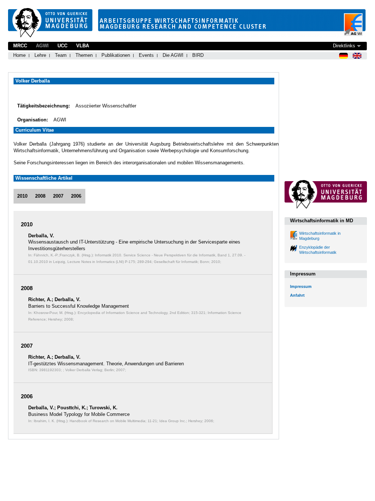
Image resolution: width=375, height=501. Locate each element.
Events (146, 55)
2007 (58, 196)
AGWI (42, 45)
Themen (84, 55)
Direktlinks (344, 45)
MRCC (20, 45)
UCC (62, 45)
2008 (40, 196)
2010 (22, 196)
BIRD (198, 55)
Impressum (301, 286)
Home (19, 55)
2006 (76, 196)
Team (61, 55)
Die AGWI (173, 55)
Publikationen (115, 55)
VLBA (82, 45)
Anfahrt (297, 295)
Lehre (40, 55)
